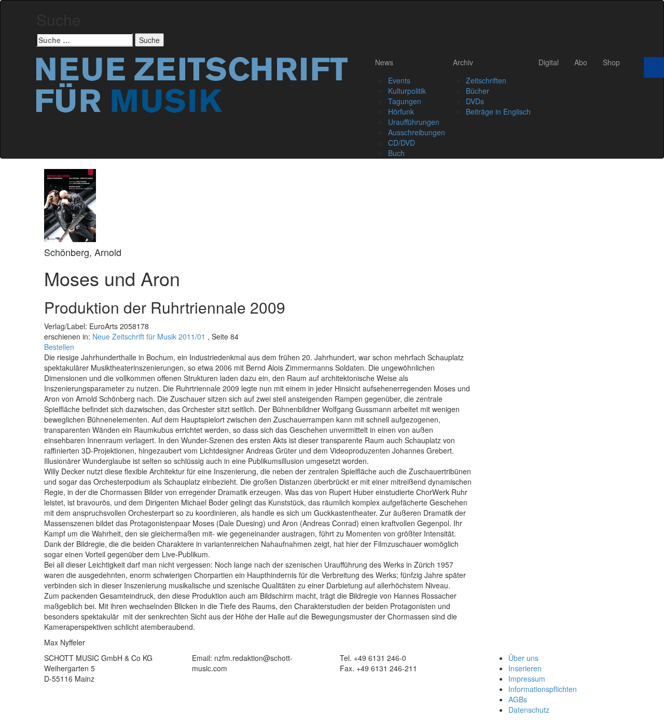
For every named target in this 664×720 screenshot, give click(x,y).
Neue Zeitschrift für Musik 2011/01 (148, 336)
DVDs (475, 101)
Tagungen (404, 101)
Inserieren (525, 668)
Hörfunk (401, 111)
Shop (611, 62)
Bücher (477, 91)
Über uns (523, 658)
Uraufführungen (413, 122)
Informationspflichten (542, 689)
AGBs (517, 699)
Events (399, 80)
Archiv (463, 62)
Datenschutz (528, 709)
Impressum (526, 678)
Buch (396, 153)
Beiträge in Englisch (498, 111)
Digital (548, 62)
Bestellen (59, 347)
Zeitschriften (486, 80)
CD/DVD (401, 142)
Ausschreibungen (416, 132)
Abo (580, 62)
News (384, 62)
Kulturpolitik (407, 91)
